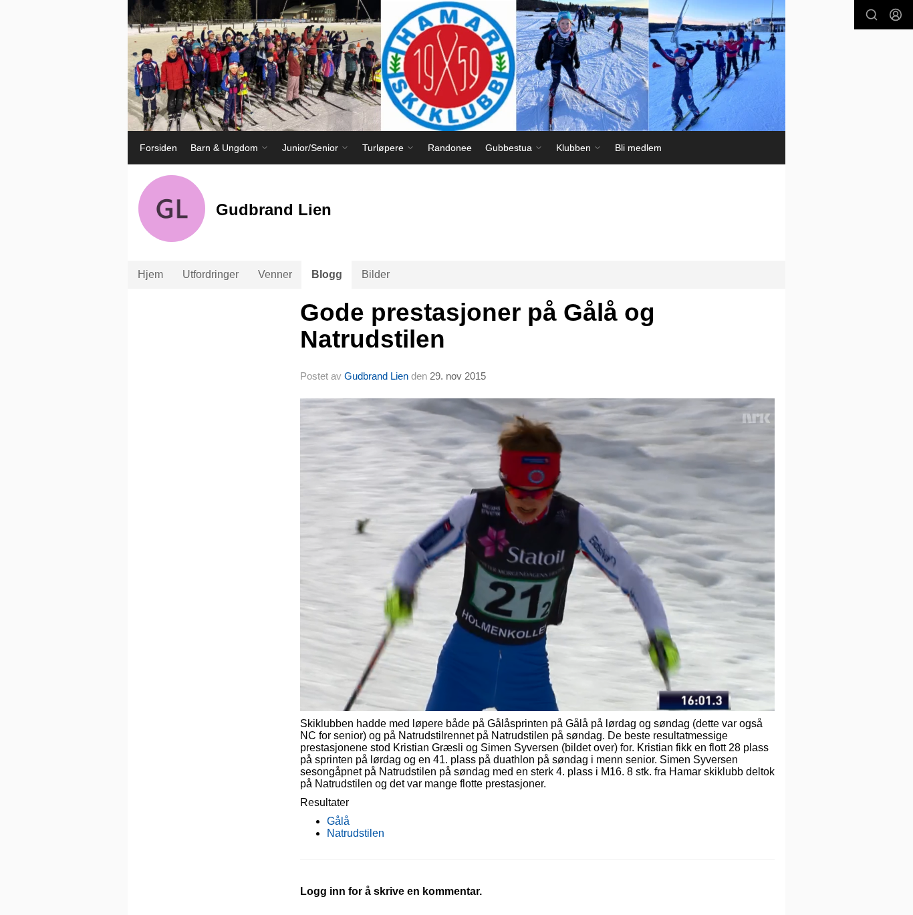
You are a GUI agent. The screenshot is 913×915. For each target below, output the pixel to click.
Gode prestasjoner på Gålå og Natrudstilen (477, 326)
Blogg (326, 274)
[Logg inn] (896, 15)
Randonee (450, 147)
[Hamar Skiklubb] (456, 65)
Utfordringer (210, 274)
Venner (275, 274)
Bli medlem (638, 147)
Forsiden (158, 147)
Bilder (376, 274)
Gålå (338, 821)
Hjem (150, 274)
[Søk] (872, 15)
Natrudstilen (355, 833)
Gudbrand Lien (376, 376)
